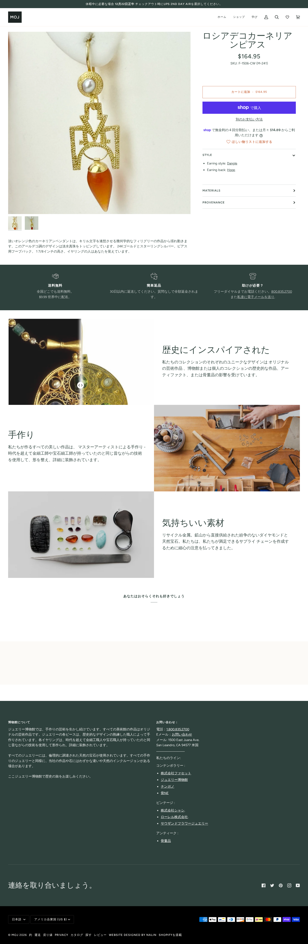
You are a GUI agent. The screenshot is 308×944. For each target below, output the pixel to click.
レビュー (100, 935)
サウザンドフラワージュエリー (184, 823)
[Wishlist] (287, 17)
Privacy (61, 935)
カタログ (77, 935)
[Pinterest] (281, 885)
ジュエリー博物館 (174, 780)
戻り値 (48, 935)
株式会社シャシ (172, 810)
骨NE (165, 793)
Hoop (231, 170)
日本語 (17, 919)
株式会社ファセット (176, 773)
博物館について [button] (19, 722)
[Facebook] (264, 885)
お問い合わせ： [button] (167, 722)
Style (207, 155)
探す (88, 935)
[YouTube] (298, 885)
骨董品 (166, 841)
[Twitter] (272, 885)
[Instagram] (289, 885)
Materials (211, 190)
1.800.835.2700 (177, 729)
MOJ (14, 935)
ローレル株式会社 (174, 817)
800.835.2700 (281, 292)
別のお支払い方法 (249, 119)
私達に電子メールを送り (255, 297)
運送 (37, 935)
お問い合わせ (182, 734)
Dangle (232, 163)
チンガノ (167, 786)
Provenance (213, 202)
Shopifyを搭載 (170, 935)
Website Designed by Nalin (132, 935)
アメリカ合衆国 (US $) (50, 919)
